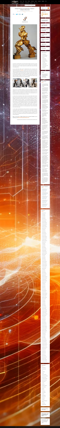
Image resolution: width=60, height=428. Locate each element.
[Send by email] (20, 14)
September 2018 (44, 330)
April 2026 (43, 218)
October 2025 (44, 225)
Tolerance (43, 399)
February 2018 (44, 340)
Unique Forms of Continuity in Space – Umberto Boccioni (25, 9)
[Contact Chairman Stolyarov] (42, 15)
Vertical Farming (44, 64)
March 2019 (43, 322)
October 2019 (44, 312)
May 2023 (43, 257)
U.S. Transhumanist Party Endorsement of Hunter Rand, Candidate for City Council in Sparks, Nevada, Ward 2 (45, 175)
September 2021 (44, 280)
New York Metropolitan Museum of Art (23, 117)
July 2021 (43, 283)
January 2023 (43, 262)
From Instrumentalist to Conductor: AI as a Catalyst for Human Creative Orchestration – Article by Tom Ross (45, 170)
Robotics (43, 57)
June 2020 (43, 301)
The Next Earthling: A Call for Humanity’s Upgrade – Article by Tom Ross (45, 150)
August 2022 (43, 268)
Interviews (43, 384)
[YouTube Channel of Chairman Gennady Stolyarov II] (47, 14)
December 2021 (44, 276)
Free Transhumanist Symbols (44, 35)
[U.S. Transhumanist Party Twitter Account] (43, 14)
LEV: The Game (44, 48)
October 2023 (44, 251)
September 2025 (44, 226)
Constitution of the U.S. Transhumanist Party (45, 20)
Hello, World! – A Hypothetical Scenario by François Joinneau (45, 110)
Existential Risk (44, 66)
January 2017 (43, 358)
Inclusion (43, 382)
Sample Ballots (44, 395)
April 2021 (43, 287)
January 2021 (43, 291)
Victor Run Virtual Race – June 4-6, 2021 (45, 409)
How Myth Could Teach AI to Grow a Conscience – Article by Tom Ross (45, 153)
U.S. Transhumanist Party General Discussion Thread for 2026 (45, 194)
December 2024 (44, 236)
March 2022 (43, 272)
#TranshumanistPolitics (45, 75)
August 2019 (43, 315)
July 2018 (43, 333)
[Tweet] (17, 14)
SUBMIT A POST (44, 44)
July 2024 (43, 243)
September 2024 (44, 240)
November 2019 (44, 311)
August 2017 (43, 348)
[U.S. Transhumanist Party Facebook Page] (42, 14)
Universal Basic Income (45, 65)
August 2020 (43, 298)
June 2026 (43, 215)
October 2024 (44, 239)
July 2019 (43, 316)
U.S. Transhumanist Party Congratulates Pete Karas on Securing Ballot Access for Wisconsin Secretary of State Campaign (45, 101)
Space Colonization (44, 56)
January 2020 (43, 308)
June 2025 (43, 229)
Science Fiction (44, 396)
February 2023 (44, 261)
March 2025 (43, 232)
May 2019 (43, 319)
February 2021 (44, 290)
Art (42, 370)
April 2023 (43, 258)
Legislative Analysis (44, 385)
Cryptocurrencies (44, 63)
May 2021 (43, 286)
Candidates (43, 371)
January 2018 (43, 341)
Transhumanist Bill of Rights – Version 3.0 (45, 25)
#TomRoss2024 (44, 76)
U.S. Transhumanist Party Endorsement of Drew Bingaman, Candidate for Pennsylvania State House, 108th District (45, 137)
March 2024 (43, 247)
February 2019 (44, 323)
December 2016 (44, 359)
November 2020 (44, 294)
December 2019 (44, 309)
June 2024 (43, 244)
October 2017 (44, 345)
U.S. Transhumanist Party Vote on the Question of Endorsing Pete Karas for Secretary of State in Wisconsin (45, 133)
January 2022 (43, 275)
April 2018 (43, 337)
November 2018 (44, 327)
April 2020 (43, 304)
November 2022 (44, 265)
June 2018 (43, 334)
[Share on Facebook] (14, 14)
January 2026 (43, 221)
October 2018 (44, 329)
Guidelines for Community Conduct (45, 40)
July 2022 (43, 269)
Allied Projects (44, 367)
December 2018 (44, 326)
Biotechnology (44, 58)
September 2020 (44, 297)
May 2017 (43, 352)
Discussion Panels (44, 374)
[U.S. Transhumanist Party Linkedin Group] (45, 14)
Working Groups (44, 404)
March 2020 (43, 305)
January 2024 (43, 250)
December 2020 (44, 293)
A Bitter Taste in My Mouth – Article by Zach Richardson (45, 93)
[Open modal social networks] (22, 14)
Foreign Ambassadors (44, 378)
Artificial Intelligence (44, 55)
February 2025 (44, 233)
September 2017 (44, 347)
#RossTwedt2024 (44, 77)
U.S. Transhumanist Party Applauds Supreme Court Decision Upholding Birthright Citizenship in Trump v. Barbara (45, 97)
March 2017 (43, 355)
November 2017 (44, 344)
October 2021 (44, 279)
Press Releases (44, 392)
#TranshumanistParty (44, 74)
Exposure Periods (44, 377)
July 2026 (43, 214)
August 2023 (43, 254)
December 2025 (44, 222)
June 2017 (43, 351)
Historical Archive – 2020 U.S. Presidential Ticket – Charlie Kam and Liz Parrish (45, 414)
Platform (43, 389)
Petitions (43, 388)
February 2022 (44, 273)
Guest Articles (43, 381)
